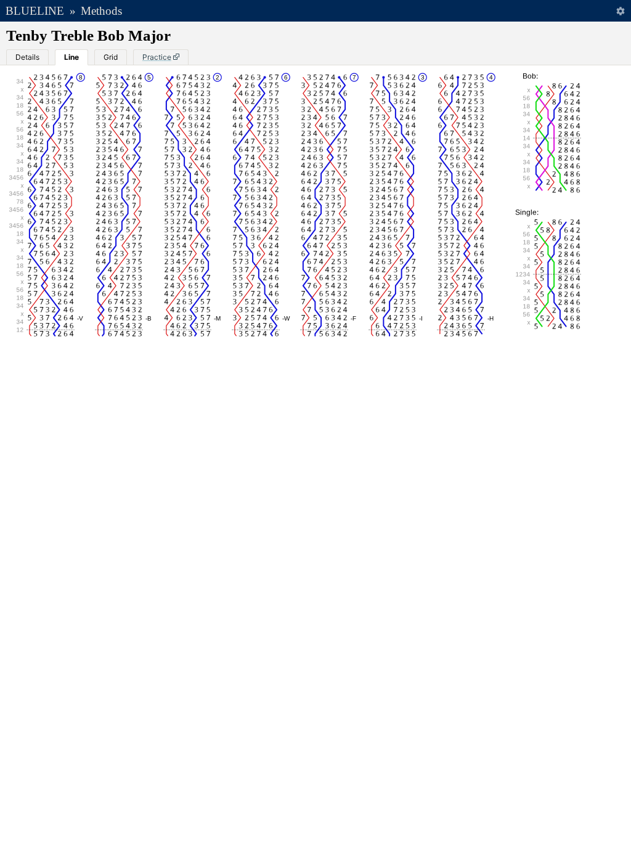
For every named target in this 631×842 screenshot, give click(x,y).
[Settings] (620, 11)
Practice (156, 57)
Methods (101, 10)
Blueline (35, 10)
